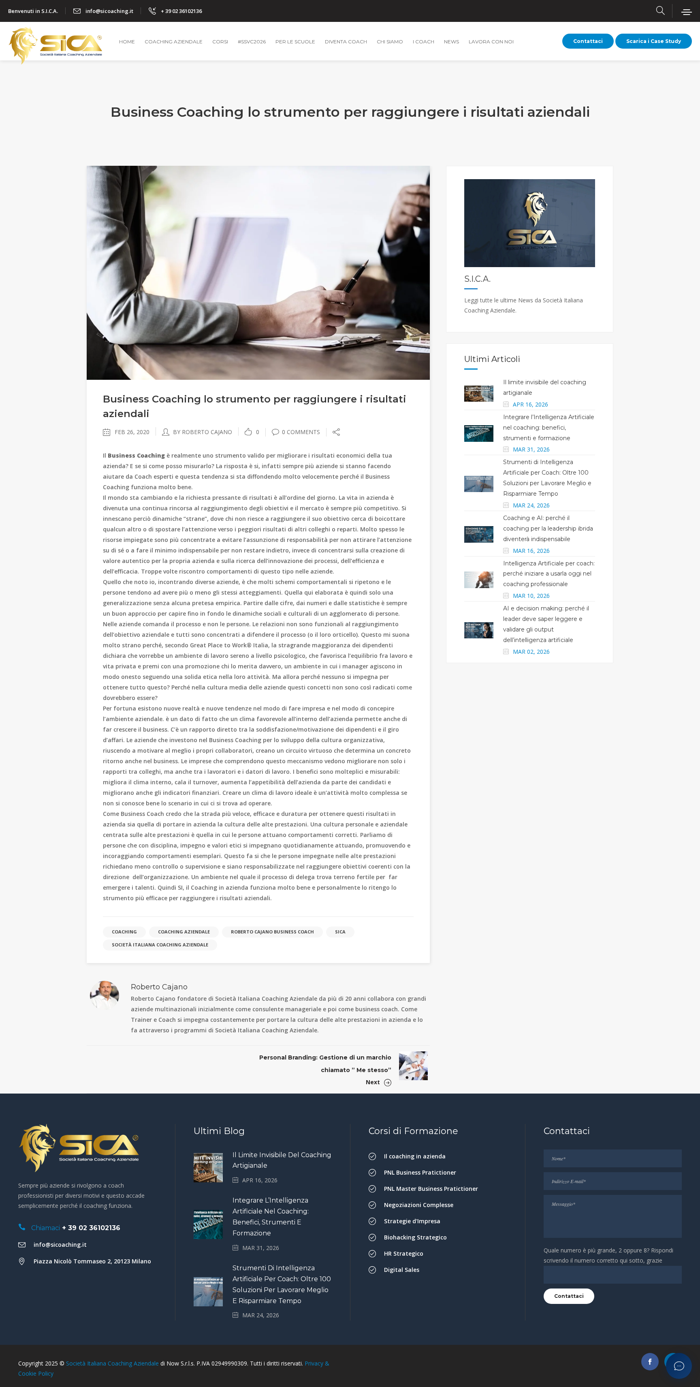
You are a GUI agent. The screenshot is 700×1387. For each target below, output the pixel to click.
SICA (340, 932)
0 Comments (301, 432)
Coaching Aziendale (184, 932)
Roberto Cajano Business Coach (272, 932)
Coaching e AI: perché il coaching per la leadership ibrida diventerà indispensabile (548, 528)
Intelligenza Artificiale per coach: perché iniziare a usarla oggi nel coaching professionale (549, 574)
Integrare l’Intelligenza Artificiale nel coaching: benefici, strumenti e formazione (548, 427)
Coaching (124, 932)
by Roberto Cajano (202, 432)
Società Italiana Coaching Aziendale (160, 945)
